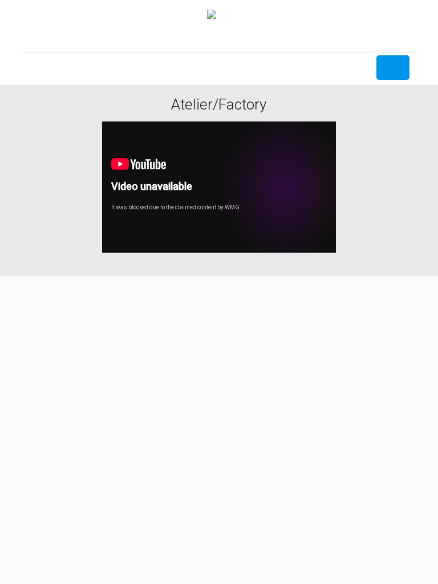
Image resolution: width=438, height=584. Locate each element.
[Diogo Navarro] (219, 26)
